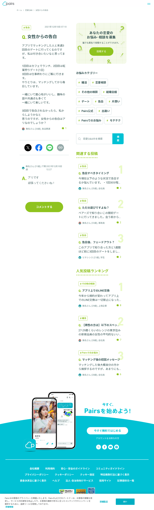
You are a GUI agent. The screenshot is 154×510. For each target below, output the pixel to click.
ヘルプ (56, 480)
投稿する (101, 51)
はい (125, 502)
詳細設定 (104, 502)
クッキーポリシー (64, 474)
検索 (118, 138)
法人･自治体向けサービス (79, 480)
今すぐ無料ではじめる (107, 430)
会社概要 (34, 468)
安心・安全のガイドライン (75, 468)
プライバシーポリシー (37, 474)
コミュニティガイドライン (110, 468)
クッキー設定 (87, 474)
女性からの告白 (42, 10)
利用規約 (50, 468)
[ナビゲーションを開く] (148, 3)
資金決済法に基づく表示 (33, 480)
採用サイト (105, 480)
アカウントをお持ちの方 (107, 438)
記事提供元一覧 (125, 480)
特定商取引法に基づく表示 (114, 474)
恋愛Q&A (28, 10)
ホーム (19, 10)
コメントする (44, 207)
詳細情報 (9, 507)
